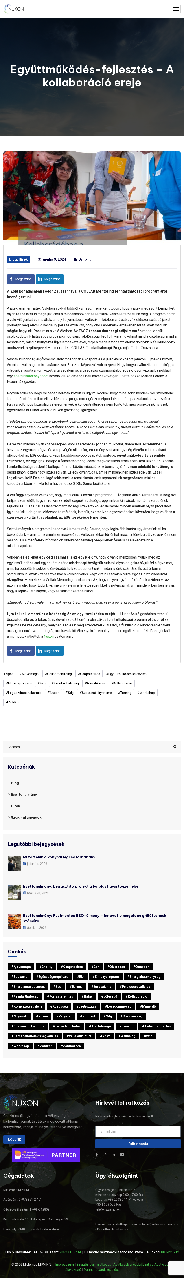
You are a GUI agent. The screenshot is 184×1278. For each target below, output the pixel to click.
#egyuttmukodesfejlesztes (126, 674)
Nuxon (49, 636)
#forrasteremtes (60, 996)
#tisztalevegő (100, 1026)
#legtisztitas (86, 1006)
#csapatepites (89, 674)
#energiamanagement (28, 986)
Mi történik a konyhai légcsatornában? (59, 857)
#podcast (87, 1016)
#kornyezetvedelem (26, 1006)
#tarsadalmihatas (67, 1026)
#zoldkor (13, 702)
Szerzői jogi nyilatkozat (94, 1264)
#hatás (87, 996)
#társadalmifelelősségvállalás (34, 1036)
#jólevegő (109, 996)
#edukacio (19, 977)
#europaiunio (101, 986)
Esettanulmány (24, 794)
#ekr (80, 977)
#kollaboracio (121, 683)
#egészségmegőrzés (52, 977)
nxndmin (90, 259)
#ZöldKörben (71, 1046)
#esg (42, 683)
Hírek (23, 259)
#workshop (146, 693)
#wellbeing (126, 1036)
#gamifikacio (95, 683)
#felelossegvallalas (135, 986)
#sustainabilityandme (96, 693)
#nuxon (53, 693)
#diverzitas (116, 967)
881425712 (170, 1252)
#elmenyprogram (19, 683)
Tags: (8, 674)
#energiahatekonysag (143, 977)
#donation (141, 967)
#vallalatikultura (79, 1036)
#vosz (105, 1036)
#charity (45, 967)
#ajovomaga (29, 674)
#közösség (59, 1006)
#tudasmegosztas (156, 1026)
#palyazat (64, 1016)
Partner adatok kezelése (102, 1270)
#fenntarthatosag (65, 683)
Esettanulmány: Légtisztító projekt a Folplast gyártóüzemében (82, 886)
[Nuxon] (13, 9)
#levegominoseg (118, 1006)
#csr (95, 967)
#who (148, 1036)
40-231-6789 (70, 1252)
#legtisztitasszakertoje (24, 693)
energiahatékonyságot (31, 376)
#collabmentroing (58, 674)
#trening (124, 693)
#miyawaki (19, 1016)
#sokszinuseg (131, 1016)
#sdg (70, 693)
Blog (13, 259)
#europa (76, 986)
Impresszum (64, 1264)
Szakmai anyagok (26, 817)
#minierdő (148, 1006)
